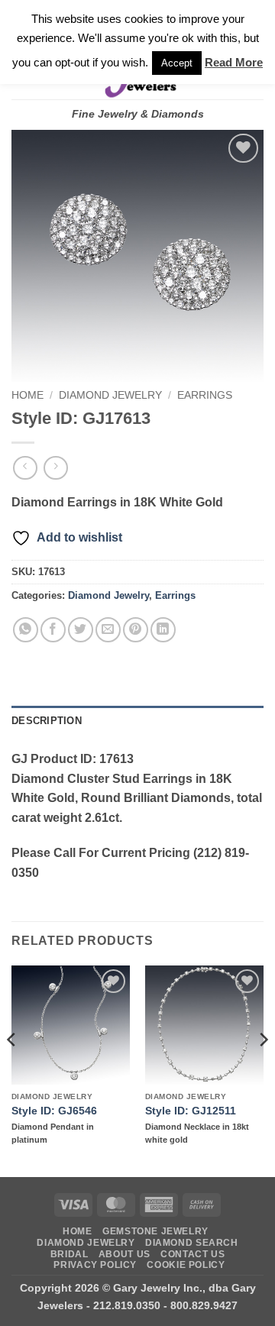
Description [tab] (46, 720)
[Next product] (25, 468)
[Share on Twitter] (80, 629)
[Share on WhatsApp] (25, 629)
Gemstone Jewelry (155, 1231)
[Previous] (12, 1070)
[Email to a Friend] (108, 629)
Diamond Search (191, 1242)
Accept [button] (176, 63)
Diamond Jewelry (110, 395)
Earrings (204, 395)
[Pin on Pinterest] (135, 629)
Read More (234, 62)
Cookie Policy (186, 1265)
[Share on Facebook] (53, 629)
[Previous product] (55, 468)
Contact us (192, 1254)
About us (124, 1254)
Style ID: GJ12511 (190, 1111)
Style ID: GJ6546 (54, 1111)
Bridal (69, 1254)
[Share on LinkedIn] (163, 629)
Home (27, 395)
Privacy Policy (95, 1265)
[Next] (263, 1070)
